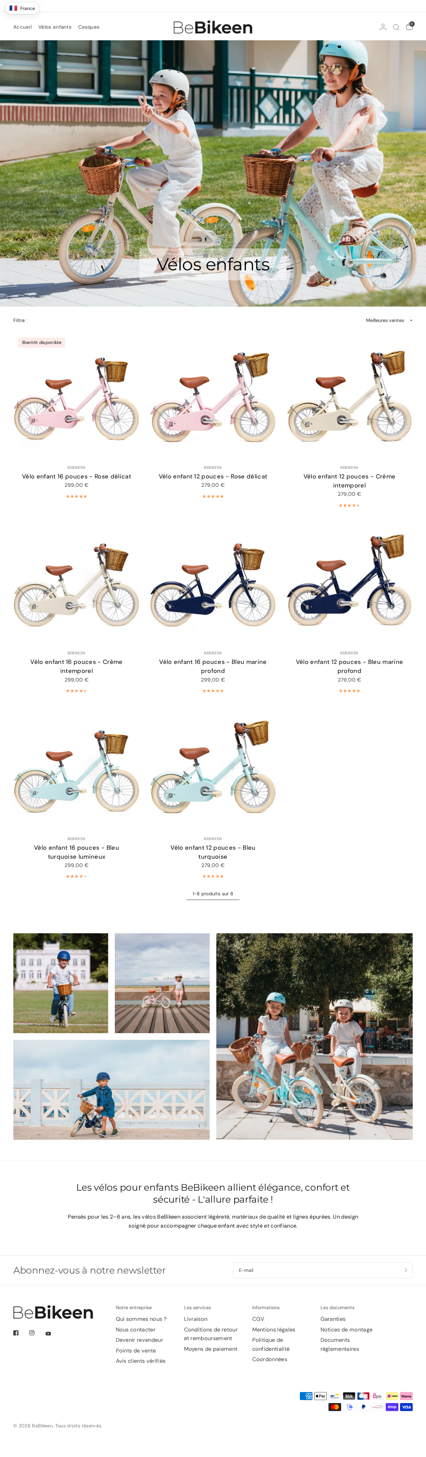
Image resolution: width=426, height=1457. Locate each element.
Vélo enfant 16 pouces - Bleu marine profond (213, 666)
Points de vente (136, 1350)
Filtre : (20, 320)
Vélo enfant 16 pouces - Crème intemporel (76, 666)
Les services (197, 1307)
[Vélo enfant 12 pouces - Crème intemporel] (349, 396)
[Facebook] (20, 1332)
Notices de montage (346, 1329)
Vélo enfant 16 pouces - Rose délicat (76, 476)
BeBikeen (76, 467)
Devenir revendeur (139, 1339)
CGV (258, 1318)
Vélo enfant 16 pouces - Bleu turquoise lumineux (76, 852)
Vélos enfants (55, 27)
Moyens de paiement (211, 1348)
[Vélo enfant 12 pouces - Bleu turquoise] (213, 767)
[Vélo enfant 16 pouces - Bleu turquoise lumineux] (76, 767)
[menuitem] (24, 27)
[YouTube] (53, 1333)
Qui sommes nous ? (141, 1318)
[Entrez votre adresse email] (406, 1270)
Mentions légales (274, 1329)
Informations (266, 1307)
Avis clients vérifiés (141, 1360)
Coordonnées (270, 1359)
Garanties (333, 1318)
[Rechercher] (396, 27)
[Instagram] (36, 1332)
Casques (89, 27)
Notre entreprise (134, 1307)
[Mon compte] (383, 27)
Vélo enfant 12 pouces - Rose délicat (213, 476)
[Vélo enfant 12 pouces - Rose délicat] (213, 396)
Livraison (196, 1318)
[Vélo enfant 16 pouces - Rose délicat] (76, 396)
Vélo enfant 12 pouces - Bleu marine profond (349, 666)
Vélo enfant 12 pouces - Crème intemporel (350, 480)
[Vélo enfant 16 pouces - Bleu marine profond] (213, 581)
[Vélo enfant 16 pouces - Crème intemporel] (76, 581)
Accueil (22, 27)
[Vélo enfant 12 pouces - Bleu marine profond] (349, 581)
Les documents (337, 1307)
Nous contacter (136, 1329)
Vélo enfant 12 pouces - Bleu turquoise (212, 852)
